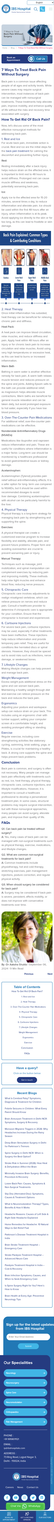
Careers (10, 1487)
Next (50, 973)
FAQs (27, 1053)
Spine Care (11, 1392)
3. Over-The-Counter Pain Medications (28, 1007)
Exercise (28, 1042)
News (20, 1487)
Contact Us (32, 1487)
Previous (28, 973)
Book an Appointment (13, 58)
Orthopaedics (12, 1412)
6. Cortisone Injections (28, 1022)
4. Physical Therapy (28, 1012)
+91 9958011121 (11, 1439)
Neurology (11, 1373)
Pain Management (14, 1422)
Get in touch (27, 1080)
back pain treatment (18, 151)
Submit (28, 1346)
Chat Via (25, 1506)
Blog (13, 48)
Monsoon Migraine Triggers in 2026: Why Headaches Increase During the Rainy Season (26, 1132)
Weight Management (28, 1032)
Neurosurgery (12, 1383)
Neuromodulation (14, 1402)
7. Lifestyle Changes (28, 1027)
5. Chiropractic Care (28, 1017)
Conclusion (27, 1047)
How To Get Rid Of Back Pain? (27, 991)
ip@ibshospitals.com (14, 1448)
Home (5, 48)
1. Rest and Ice (28, 996)
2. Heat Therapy (28, 1002)
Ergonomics (28, 1037)
